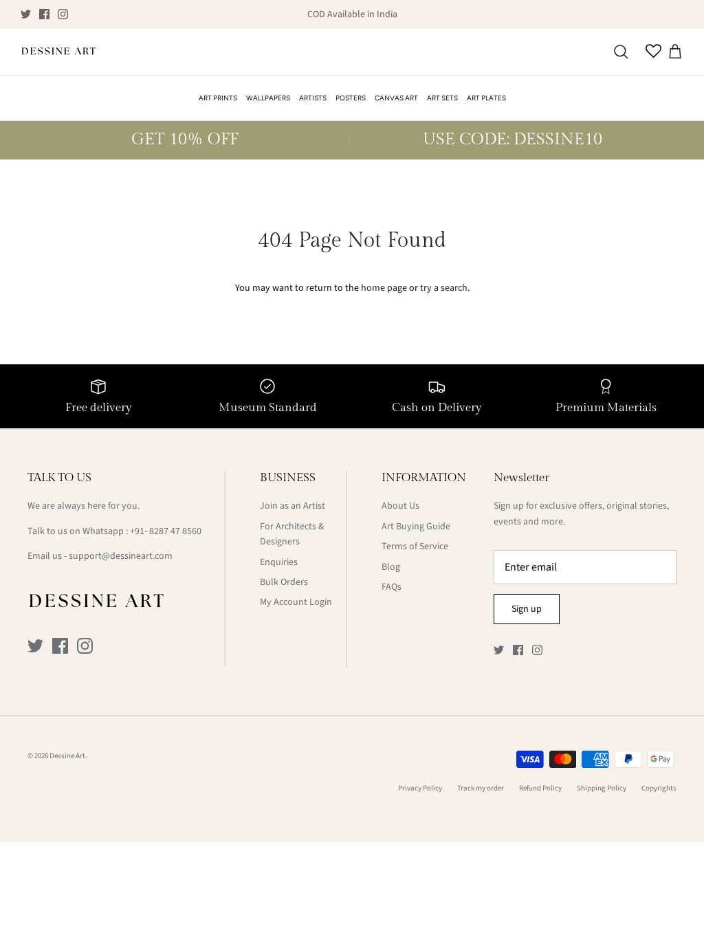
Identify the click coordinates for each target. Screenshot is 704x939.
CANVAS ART (396, 97)
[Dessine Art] (58, 52)
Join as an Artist (292, 506)
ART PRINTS (218, 97)
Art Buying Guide (416, 526)
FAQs (392, 587)
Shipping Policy (601, 788)
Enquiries (279, 562)
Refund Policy (540, 788)
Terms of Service (415, 546)
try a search (444, 288)
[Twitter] (26, 14)
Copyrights (658, 788)
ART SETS (442, 97)
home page (384, 288)
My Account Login (296, 602)
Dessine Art (67, 756)
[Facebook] (44, 14)
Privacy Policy (420, 788)
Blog (391, 567)
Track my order (480, 788)
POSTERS (351, 97)
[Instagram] (63, 14)
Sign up (527, 609)
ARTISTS (313, 97)
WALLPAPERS (268, 97)
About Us (400, 506)
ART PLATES (486, 97)
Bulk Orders (284, 582)
